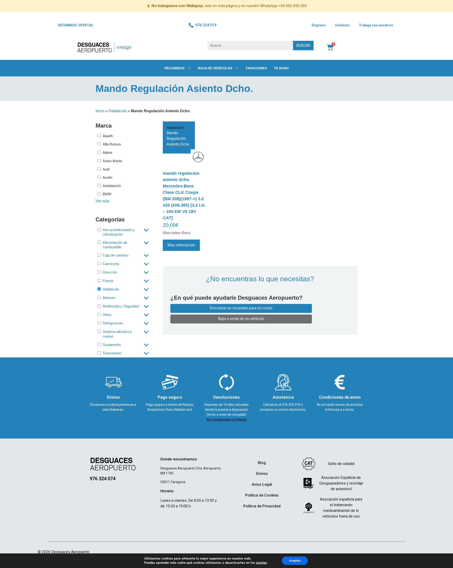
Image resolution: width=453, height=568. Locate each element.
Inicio (100, 111)
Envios (262, 473)
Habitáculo (118, 111)
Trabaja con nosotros (376, 25)
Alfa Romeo (112, 144)
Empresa (319, 25)
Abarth (108, 136)
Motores (109, 298)
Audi (106, 169)
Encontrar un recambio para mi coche (241, 308)
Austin (107, 177)
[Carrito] (330, 47)
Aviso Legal (262, 484)
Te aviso (281, 68)
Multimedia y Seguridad (121, 306)
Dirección (110, 272)
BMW (107, 194)
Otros (107, 315)
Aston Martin (112, 161)
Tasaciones (256, 68)
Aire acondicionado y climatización (119, 232)
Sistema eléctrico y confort (117, 334)
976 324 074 (291, 404)
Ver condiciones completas (226, 419)
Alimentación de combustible (115, 244)
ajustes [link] (261, 562)
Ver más (102, 201)
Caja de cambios (116, 255)
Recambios (174, 68)
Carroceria (111, 264)
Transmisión (112, 353)
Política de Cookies (262, 495)
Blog (262, 462)
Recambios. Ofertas (75, 25)
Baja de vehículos (215, 68)
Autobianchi (112, 186)
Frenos (108, 281)
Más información (181, 245)
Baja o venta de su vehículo (241, 319)
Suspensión (112, 345)
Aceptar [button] (295, 560)
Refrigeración (113, 323)
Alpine (107, 152)
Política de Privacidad (262, 506)
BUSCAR (303, 45)
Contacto (342, 25)
